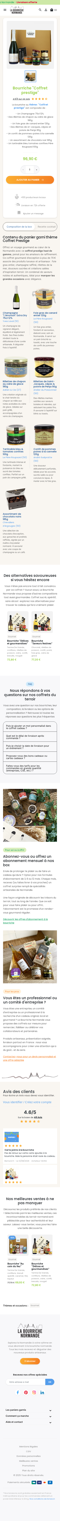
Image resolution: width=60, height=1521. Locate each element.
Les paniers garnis (16, 1409)
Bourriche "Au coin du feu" (15, 1265)
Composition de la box (19, 226)
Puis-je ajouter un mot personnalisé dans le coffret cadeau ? (28, 727)
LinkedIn (42, 1392)
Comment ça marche (17, 1415)
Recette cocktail (47, 226)
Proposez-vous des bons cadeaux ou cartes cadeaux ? (26, 757)
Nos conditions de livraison (42, 1498)
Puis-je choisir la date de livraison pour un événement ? (27, 747)
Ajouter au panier (28, 179)
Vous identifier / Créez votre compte (27, 1102)
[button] (4, 639)
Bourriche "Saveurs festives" (41, 642)
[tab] (30, 727)
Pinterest (26, 1392)
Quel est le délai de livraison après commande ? (25, 737)
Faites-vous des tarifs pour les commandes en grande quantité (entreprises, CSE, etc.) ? (23, 768)
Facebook (18, 1392)
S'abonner (30, 1361)
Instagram (34, 1392)
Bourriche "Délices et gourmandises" (18, 642)
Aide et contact (14, 1421)
